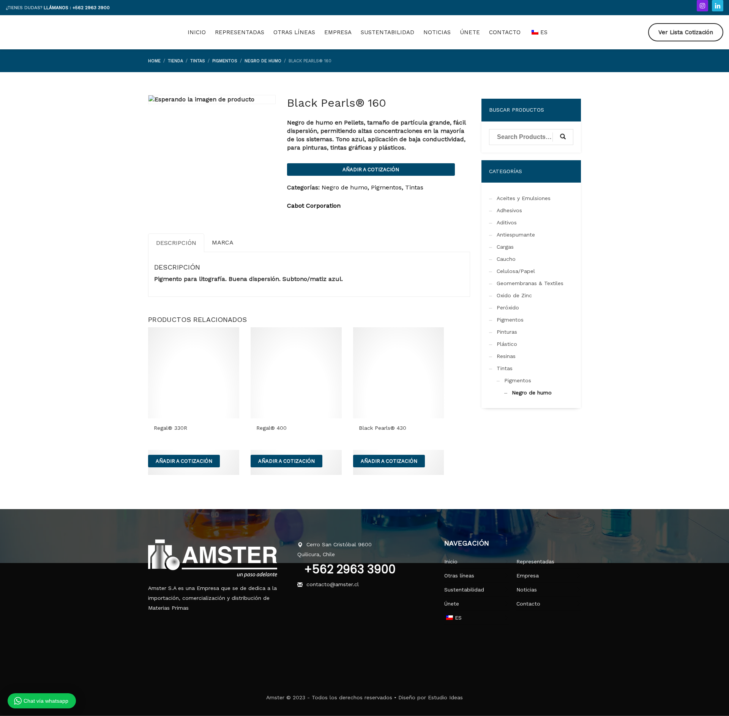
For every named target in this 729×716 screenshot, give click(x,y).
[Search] (562, 137)
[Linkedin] (717, 5)
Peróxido (508, 307)
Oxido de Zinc (514, 295)
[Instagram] (702, 5)
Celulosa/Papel (516, 271)
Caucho (506, 259)
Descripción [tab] (176, 242)
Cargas (505, 247)
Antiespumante (516, 235)
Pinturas (507, 332)
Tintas (414, 187)
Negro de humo (345, 187)
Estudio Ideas (445, 697)
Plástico (507, 344)
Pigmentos (386, 187)
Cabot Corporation (314, 205)
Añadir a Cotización (370, 169)
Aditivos (507, 222)
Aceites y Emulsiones (524, 198)
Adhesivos (509, 210)
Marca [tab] (223, 242)
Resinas (506, 356)
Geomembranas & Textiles (530, 283)
